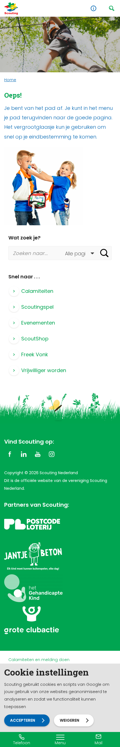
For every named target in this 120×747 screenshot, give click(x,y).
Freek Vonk (34, 354)
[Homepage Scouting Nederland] (11, 8)
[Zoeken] (104, 253)
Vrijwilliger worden (43, 370)
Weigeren (69, 720)
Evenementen (38, 322)
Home (10, 80)
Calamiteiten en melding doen (38, 659)
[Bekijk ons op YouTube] (37, 454)
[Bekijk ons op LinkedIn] (24, 454)
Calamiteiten (37, 291)
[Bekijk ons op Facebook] (10, 454)
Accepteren (22, 720)
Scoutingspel (37, 306)
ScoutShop (35, 338)
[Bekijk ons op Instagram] (51, 454)
